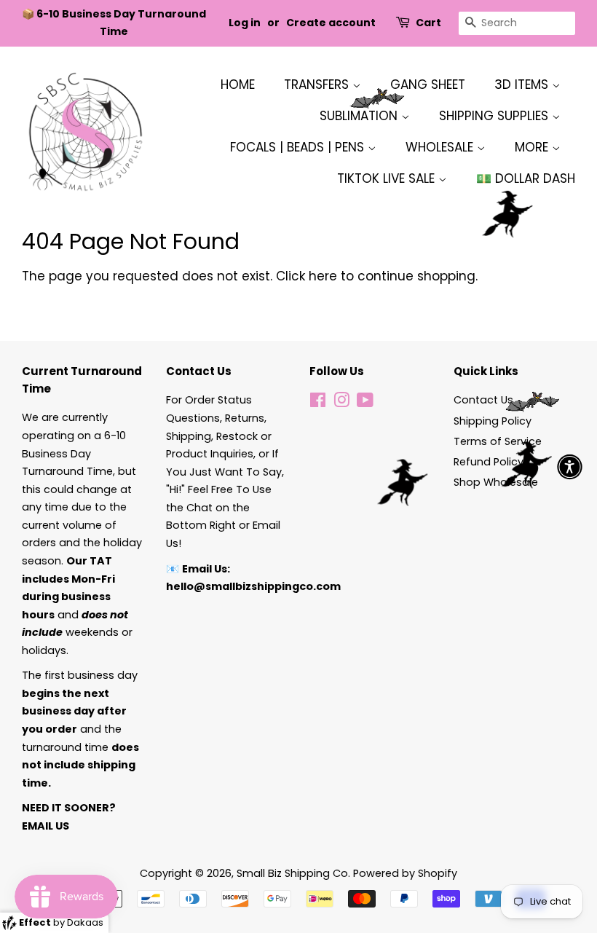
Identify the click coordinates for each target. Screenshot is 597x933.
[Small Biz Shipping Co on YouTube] (365, 402)
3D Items (523, 84)
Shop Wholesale (496, 482)
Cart (428, 22)
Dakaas (85, 922)
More (533, 147)
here (323, 276)
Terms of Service (498, 441)
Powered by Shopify (405, 873)
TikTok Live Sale (387, 178)
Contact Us (483, 400)
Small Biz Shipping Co (292, 873)
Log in (245, 22)
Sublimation (360, 116)
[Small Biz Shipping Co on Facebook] (317, 402)
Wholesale (441, 147)
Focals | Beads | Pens (299, 147)
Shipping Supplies (495, 116)
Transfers (318, 84)
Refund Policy (488, 461)
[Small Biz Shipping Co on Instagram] (341, 402)
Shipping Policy (492, 421)
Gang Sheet (427, 84)
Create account (331, 22)
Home (238, 84)
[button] (569, 466)
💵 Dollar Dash (525, 178)
